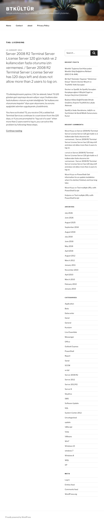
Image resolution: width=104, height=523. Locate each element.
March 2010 (70, 279)
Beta (67, 308)
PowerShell (69, 351)
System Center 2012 (73, 413)
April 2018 (69, 251)
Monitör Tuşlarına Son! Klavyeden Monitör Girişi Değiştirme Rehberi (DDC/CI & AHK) (78, 71)
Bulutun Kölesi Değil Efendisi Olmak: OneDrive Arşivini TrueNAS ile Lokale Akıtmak (80, 103)
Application (69, 304)
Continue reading (14, 131)
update (68, 422)
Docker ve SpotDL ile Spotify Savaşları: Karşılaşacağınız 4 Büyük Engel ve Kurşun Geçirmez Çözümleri (80, 92)
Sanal (67, 361)
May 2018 (69, 246)
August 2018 (70, 232)
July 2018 (69, 237)
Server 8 (68, 389)
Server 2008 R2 (71, 375)
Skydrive (68, 394)
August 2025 (70, 222)
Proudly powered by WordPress (18, 517)
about (30, 25)
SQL (66, 408)
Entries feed (70, 485)
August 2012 (70, 256)
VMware (68, 436)
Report (67, 356)
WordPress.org (71, 494)
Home (8, 25)
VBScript (68, 427)
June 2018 (69, 241)
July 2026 (69, 213)
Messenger (69, 337)
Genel (67, 318)
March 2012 (70, 260)
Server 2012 (70, 379)
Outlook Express (71, 346)
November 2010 (71, 270)
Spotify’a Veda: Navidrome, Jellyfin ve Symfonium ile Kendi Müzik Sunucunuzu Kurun (81, 113)
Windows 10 (70, 446)
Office (67, 342)
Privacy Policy (43, 25)
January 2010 (70, 289)
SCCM (67, 365)
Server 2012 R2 (71, 384)
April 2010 (69, 274)
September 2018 (72, 227)
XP (66, 465)
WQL (67, 460)
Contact (19, 25)
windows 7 (69, 451)
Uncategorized (71, 417)
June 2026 (69, 218)
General (68, 323)
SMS (67, 398)
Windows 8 (69, 455)
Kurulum (68, 327)
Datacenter (69, 313)
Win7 (67, 441)
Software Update (72, 403)
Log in (67, 480)
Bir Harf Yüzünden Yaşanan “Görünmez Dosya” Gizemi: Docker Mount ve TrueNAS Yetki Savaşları (80, 82)
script (67, 370)
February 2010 (71, 284)
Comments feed (71, 489)
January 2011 (70, 265)
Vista (67, 432)
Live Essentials (71, 332)
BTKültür (20, 9)
